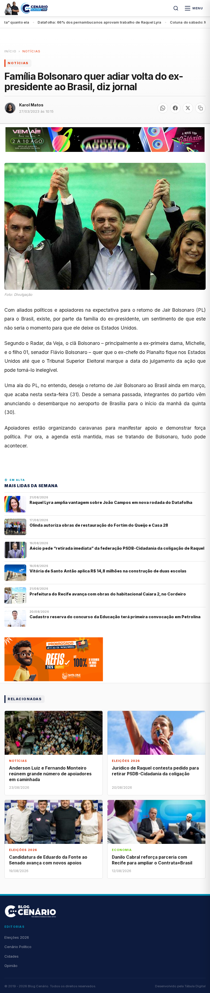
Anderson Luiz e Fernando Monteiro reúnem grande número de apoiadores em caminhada (50, 773)
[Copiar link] (200, 108)
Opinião (11, 965)
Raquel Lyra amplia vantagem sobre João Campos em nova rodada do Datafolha (111, 502)
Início (10, 51)
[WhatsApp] (163, 108)
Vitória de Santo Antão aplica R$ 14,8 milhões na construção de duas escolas (108, 571)
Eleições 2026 (16, 937)
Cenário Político (17, 946)
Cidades (11, 956)
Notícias (31, 51)
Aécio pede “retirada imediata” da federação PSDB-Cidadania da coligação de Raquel (117, 548)
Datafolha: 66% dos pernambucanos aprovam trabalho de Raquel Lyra (79, 22)
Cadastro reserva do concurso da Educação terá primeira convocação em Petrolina (115, 616)
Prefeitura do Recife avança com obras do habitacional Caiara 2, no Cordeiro (108, 594)
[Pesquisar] (175, 8)
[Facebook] (175, 108)
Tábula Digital (195, 986)
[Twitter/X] (188, 108)
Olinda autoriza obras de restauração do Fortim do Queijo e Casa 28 (99, 525)
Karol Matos (31, 105)
